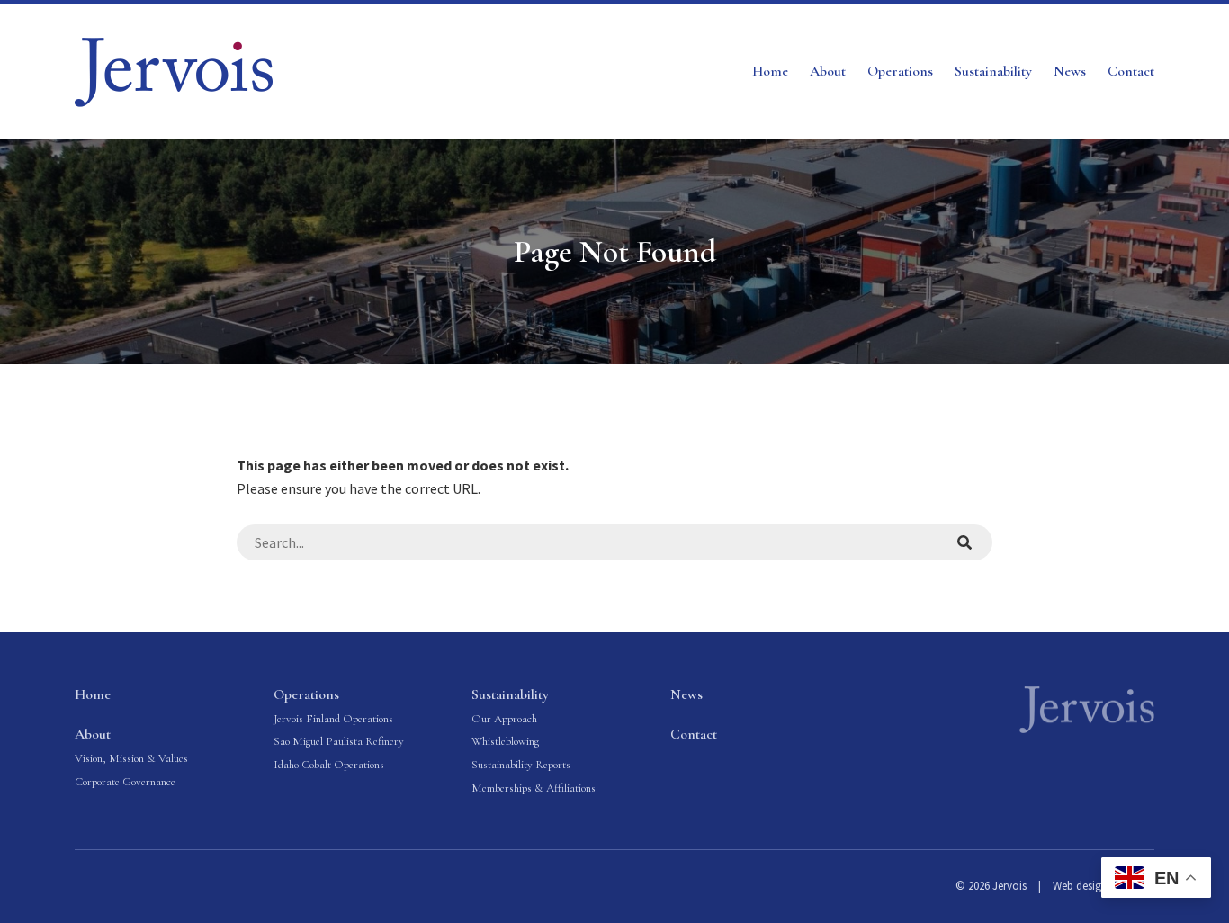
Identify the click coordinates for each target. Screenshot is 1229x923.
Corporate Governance (125, 782)
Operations (900, 71)
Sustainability (993, 71)
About (828, 71)
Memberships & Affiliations (533, 788)
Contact (1131, 71)
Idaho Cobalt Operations (329, 764)
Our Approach (504, 719)
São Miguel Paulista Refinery (339, 741)
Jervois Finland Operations (333, 719)
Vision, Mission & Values (131, 758)
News (1070, 71)
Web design (1080, 885)
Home (770, 71)
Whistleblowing (505, 741)
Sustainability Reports (520, 764)
